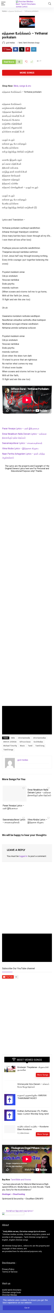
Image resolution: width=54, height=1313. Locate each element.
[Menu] (3, 3)
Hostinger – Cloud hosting (13, 1194)
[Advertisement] (27, 589)
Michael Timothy (10, 746)
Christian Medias (9, 1295)
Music (22, 746)
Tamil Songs (8, 750)
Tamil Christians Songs (31, 43)
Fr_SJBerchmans (23, 1133)
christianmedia (24, 738)
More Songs (27, 72)
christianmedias (39, 738)
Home (4, 11)
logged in (23, 856)
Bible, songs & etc (23, 86)
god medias (10, 43)
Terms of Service (9, 1272)
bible (13, 738)
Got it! (27, 1308)
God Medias (38, 742)
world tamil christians (11, 1290)
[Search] (49, 3)
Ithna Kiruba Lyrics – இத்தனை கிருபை (20, 448)
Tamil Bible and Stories (21, 1179)
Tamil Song (39, 746)
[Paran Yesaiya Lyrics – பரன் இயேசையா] (15, 787)
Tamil (20, 43)
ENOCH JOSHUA (9, 742)
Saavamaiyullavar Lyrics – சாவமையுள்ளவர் (22, 443)
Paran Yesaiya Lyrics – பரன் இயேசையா (20, 428)
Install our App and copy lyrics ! (17, 1211)
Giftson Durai (25, 742)
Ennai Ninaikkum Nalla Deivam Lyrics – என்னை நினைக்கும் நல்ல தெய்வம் (39, 792)
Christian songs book (11, 1292)
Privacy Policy (8, 1269)
